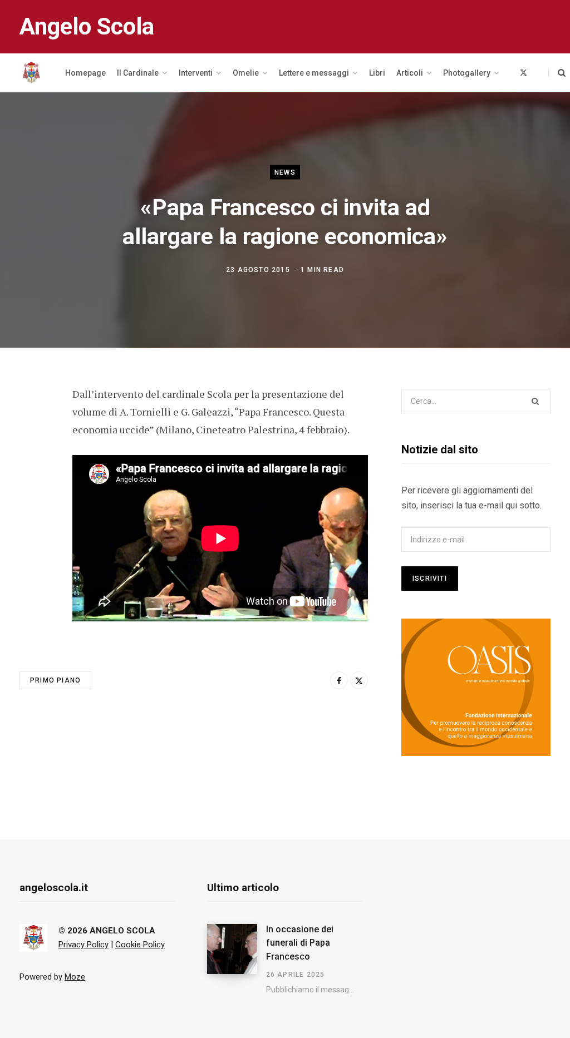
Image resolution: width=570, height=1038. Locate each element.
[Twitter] (31, 455)
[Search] (557, 72)
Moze (75, 977)
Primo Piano (55, 680)
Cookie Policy (140, 945)
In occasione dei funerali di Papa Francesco (299, 943)
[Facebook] (31, 426)
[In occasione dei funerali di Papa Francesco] (236, 958)
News (285, 172)
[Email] (31, 485)
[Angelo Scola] (31, 73)
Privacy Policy (83, 945)
